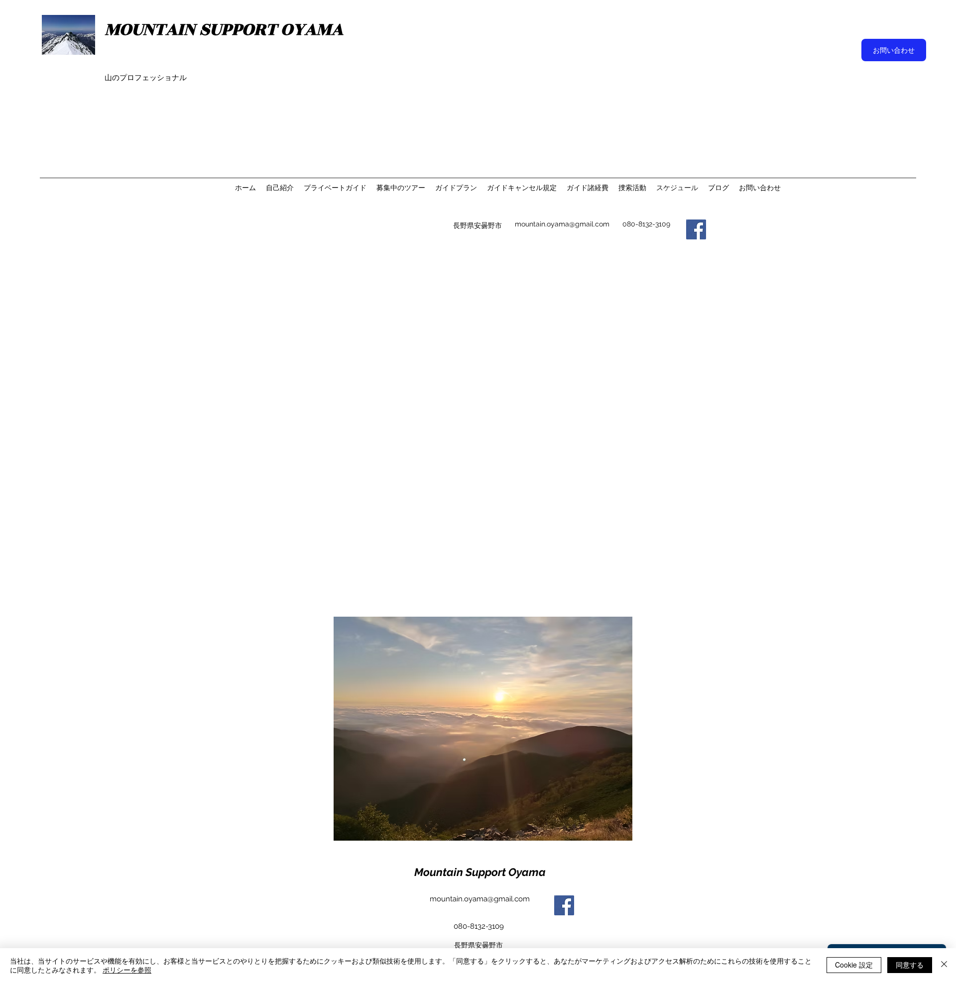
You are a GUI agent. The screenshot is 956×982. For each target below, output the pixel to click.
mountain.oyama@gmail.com (562, 224)
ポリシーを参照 (127, 970)
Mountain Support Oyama (480, 872)
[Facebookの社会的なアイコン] (696, 229)
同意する (910, 965)
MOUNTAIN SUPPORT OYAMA (224, 29)
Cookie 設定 (854, 965)
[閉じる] (944, 965)
